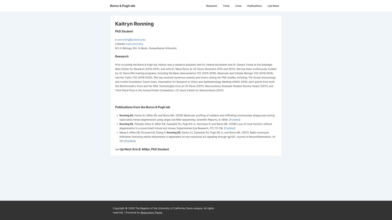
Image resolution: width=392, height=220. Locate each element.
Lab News (273, 5)
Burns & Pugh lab (122, 6)
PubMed (234, 119)
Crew (238, 5)
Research (211, 5)
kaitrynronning (134, 43)
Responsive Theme (151, 212)
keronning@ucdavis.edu (131, 39)
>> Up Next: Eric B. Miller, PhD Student (142, 149)
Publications (254, 5)
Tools (226, 5)
